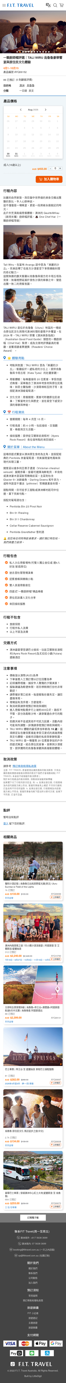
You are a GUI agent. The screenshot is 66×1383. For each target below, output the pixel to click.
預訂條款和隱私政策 (25, 766)
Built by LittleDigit (33, 1376)
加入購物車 (51, 179)
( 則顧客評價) (24, 79)
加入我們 (33, 1282)
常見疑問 (33, 1295)
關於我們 (33, 1268)
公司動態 (33, 1277)
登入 (5, 823)
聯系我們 (33, 1273)
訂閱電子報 (33, 1217)
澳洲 (22, 85)
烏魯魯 (30, 85)
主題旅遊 (33, 1322)
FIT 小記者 (33, 1313)
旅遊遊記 (33, 1317)
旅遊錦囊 (33, 1327)
